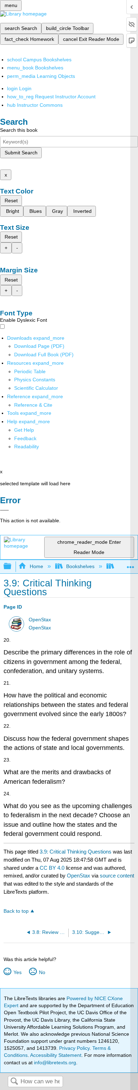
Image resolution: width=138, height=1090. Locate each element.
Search (14, 1081)
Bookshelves (80, 566)
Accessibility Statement (55, 1055)
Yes (17, 972)
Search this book (19, 130)
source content (117, 876)
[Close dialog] (4, 510)
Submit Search (21, 152)
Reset (11, 200)
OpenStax (40, 619)
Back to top (16, 911)
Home (36, 566)
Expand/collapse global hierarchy (12, 566)
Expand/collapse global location (130, 564)
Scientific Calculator (36, 388)
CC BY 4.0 (52, 868)
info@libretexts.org (54, 1062)
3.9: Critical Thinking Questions (75, 852)
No (42, 972)
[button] (25, 438)
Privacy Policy (74, 1048)
